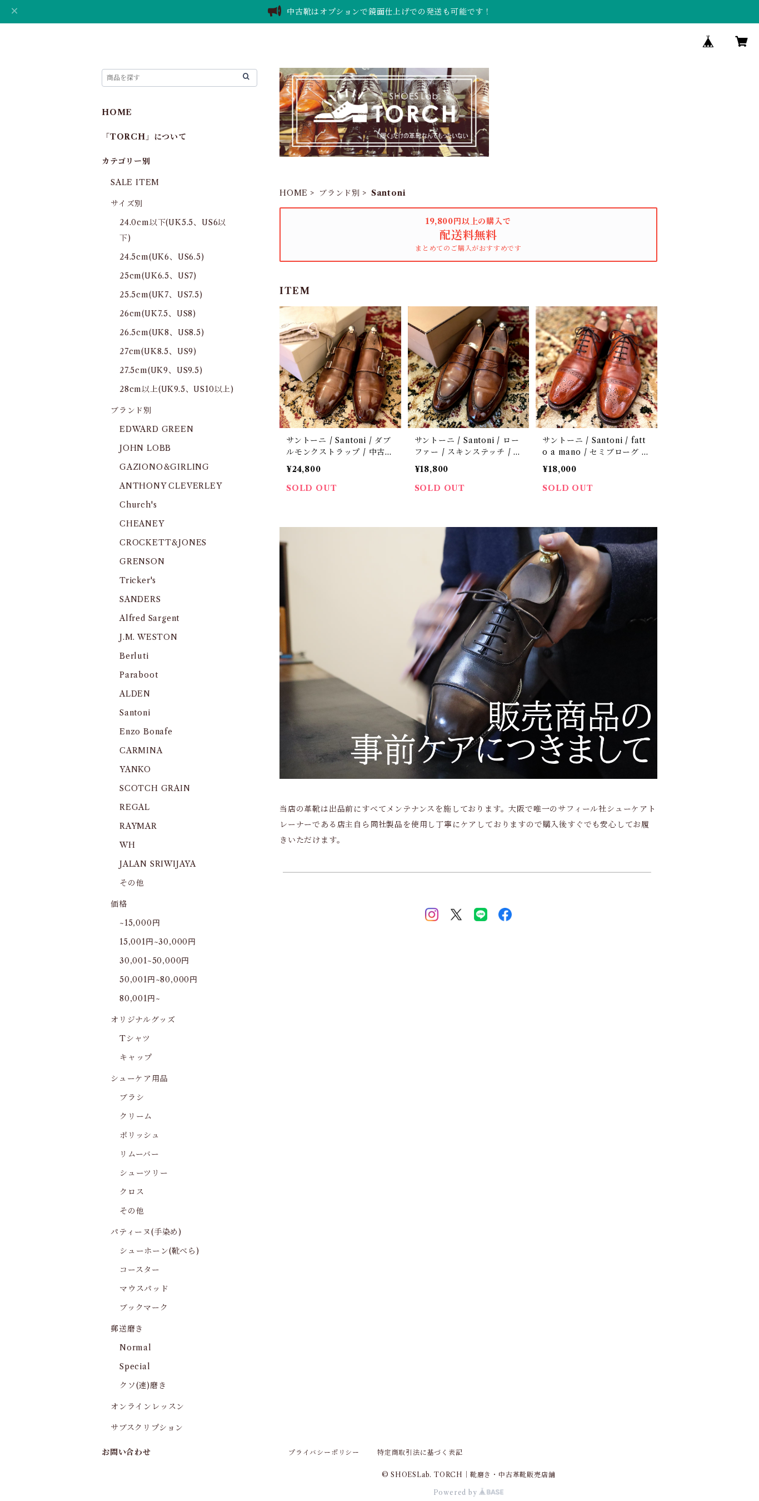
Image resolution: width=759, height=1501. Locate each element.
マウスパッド (144, 1289)
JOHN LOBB (145, 448)
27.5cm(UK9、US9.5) (161, 370)
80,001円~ (139, 998)
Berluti (134, 656)
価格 (119, 904)
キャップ (135, 1057)
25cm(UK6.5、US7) (158, 276)
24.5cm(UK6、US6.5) (161, 257)
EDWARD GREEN (156, 429)
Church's (138, 505)
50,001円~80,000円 (158, 980)
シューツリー (143, 1173)
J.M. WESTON (148, 637)
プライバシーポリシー (323, 1452)
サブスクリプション (147, 1428)
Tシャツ (135, 1038)
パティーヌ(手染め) (146, 1232)
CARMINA (141, 750)
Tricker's (137, 580)
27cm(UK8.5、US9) (158, 351)
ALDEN (135, 694)
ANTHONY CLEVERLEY (170, 486)
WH (127, 845)
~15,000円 (139, 923)
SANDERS (140, 599)
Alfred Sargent (149, 618)
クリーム (135, 1116)
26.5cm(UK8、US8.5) (161, 332)
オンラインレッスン (147, 1406)
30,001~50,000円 (154, 961)
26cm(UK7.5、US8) (157, 314)
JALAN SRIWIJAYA (157, 864)
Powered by (456, 1492)
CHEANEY (141, 524)
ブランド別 (339, 193)
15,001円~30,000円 (157, 942)
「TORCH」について (144, 137)
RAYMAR (138, 826)
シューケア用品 (139, 1078)
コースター (139, 1270)
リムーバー (139, 1154)
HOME (293, 193)
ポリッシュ (139, 1135)
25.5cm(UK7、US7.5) (161, 295)
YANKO (135, 769)
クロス (131, 1192)
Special (135, 1366)
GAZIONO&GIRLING (164, 467)
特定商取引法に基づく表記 (420, 1452)
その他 (131, 883)
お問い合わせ (126, 1452)
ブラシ (131, 1097)
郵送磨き (127, 1329)
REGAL (134, 807)
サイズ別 (127, 203)
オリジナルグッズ (143, 1020)
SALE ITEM (135, 182)
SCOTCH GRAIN (155, 788)
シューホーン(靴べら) (159, 1251)
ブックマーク (143, 1308)
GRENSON (142, 561)
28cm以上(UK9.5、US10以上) (176, 389)
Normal (135, 1348)
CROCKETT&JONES (163, 543)
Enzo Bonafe (146, 732)
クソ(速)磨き (143, 1385)
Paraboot (138, 675)
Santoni (135, 713)
